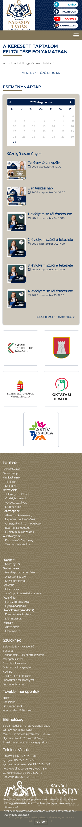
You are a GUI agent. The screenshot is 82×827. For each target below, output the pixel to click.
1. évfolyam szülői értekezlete (50, 214)
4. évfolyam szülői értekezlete (50, 291)
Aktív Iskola (12, 627)
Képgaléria (9, 702)
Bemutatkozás (11, 469)
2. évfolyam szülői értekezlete (50, 240)
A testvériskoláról (16, 577)
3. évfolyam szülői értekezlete (50, 265)
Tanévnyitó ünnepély (44, 162)
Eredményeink (13, 507)
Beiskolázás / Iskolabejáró (18, 646)
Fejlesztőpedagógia (17, 602)
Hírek (6, 698)
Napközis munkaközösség (20, 519)
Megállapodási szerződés (20, 572)
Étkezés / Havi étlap (15, 663)
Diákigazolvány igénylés (17, 667)
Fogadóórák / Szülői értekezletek (23, 655)
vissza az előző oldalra (41, 73)
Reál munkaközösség (17, 528)
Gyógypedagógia (15, 606)
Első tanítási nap (40, 188)
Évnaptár (8, 651)
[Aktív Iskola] (41, 429)
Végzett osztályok (16, 502)
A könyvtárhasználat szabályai (23, 593)
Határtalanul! (12, 631)
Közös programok (15, 581)
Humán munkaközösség (19, 532)
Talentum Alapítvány (17, 544)
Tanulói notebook (13, 684)
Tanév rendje (10, 473)
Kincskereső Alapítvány (19, 540)
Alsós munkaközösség (18, 515)
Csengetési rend (13, 659)
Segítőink (10, 486)
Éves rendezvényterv (18, 614)
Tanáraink (10, 482)
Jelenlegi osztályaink (17, 494)
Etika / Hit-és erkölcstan (17, 676)
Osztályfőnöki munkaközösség (23, 523)
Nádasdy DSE (13, 564)
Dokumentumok (13, 706)
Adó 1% (7, 672)
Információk (12, 589)
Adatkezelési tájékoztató (17, 710)
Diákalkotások (13, 618)
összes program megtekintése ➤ (55, 317)
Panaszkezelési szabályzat (18, 680)
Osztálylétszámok (16, 498)
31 (14, 141)
